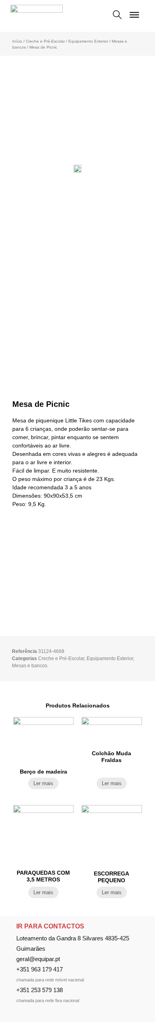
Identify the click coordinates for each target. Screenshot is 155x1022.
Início (17, 41)
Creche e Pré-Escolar (45, 41)
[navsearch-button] (117, 15)
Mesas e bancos (29, 665)
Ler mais (43, 783)
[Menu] (134, 18)
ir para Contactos (50, 926)
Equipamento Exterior (88, 41)
